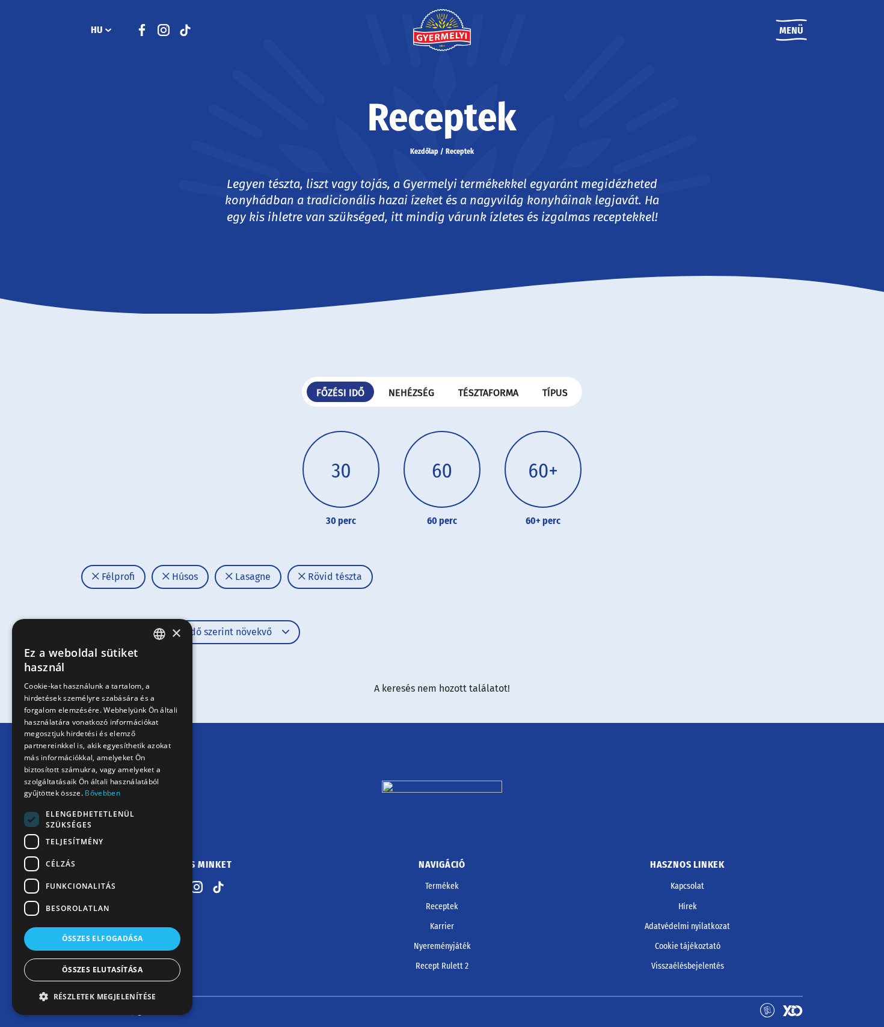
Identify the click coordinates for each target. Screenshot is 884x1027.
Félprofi (117, 576)
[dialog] (102, 817)
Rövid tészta (333, 576)
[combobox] (159, 634)
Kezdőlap (424, 151)
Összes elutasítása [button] (102, 970)
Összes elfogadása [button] (102, 938)
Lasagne (252, 576)
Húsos (184, 576)
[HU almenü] (108, 30)
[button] (102, 996)
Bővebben (102, 793)
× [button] (175, 633)
